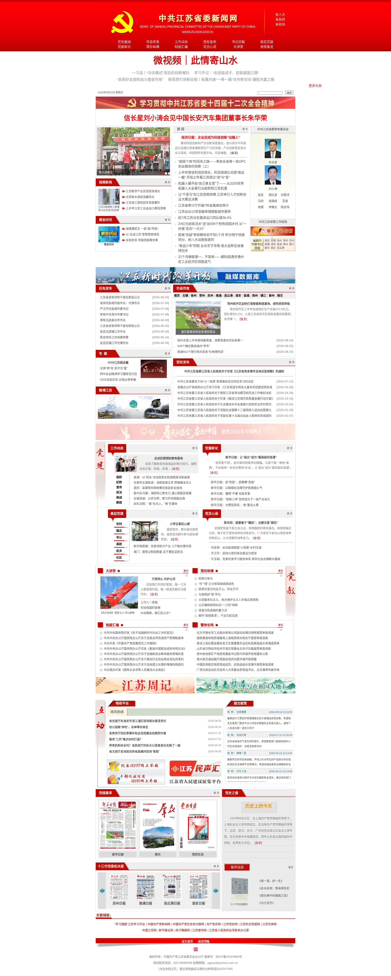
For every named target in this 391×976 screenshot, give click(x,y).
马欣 (261, 201)
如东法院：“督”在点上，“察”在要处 (156, 503)
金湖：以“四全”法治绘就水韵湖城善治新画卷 (162, 477)
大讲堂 (238, 46)
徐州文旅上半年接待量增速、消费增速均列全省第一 (210, 340)
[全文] (234, 152)
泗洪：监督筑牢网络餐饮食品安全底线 (158, 487)
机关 (119, 550)
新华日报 (118, 854)
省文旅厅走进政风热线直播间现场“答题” (134, 751)
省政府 (280, 19)
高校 (119, 544)
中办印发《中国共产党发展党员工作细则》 (131, 643)
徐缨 (261, 207)
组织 (119, 477)
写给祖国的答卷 (150, 607)
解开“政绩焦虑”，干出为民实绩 (218, 615)
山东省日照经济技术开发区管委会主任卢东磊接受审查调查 (234, 648)
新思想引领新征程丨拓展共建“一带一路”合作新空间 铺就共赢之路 (221, 80)
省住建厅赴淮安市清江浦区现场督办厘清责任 (137, 721)
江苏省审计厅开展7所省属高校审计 (203, 205)
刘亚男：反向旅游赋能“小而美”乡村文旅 (236, 547)
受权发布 (209, 42)
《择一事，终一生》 (271, 880)
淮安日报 (172, 903)
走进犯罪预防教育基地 (168, 458)
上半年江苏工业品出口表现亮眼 (146, 208)
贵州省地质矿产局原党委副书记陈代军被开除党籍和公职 (232, 653)
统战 (119, 497)
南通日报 (119, 903)
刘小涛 (273, 188)
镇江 (291, 244)
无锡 (273, 240)
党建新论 (124, 46)
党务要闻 (124, 42)
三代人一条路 (149, 602)
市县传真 (152, 42)
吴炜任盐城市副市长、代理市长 (120, 303)
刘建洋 (285, 194)
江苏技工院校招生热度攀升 (143, 202)
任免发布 (105, 288)
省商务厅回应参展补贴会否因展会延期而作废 (137, 733)
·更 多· (167, 182)
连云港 (280, 248)
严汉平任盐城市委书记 (114, 308)
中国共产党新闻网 (158, 924)
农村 (119, 523)
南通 (267, 244)
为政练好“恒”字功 (210, 594)
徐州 (279, 240)
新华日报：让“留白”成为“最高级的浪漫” (251, 457)
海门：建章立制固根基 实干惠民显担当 (158, 551)
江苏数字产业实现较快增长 (143, 191)
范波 (285, 201)
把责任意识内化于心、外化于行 (218, 589)
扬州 (285, 244)
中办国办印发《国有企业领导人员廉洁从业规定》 (135, 669)
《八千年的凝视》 (239, 904)
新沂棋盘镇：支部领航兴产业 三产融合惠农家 (162, 546)
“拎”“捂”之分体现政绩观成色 (216, 583)
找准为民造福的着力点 (213, 610)
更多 (185, 571)
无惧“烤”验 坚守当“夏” (114, 368)
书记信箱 (238, 42)
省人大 (280, 14)
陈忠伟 (285, 207)
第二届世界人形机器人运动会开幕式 (121, 172)
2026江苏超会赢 (118, 362)
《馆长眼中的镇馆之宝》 (274, 895)
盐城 (279, 244)
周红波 (273, 194)
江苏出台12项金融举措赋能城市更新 (204, 211)
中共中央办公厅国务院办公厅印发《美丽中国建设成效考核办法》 (145, 648)
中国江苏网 (149, 930)
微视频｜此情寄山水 (195, 60)
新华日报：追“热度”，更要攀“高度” (233, 482)
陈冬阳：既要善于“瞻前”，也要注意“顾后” (251, 522)
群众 (158, 854)
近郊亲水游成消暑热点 (140, 196)
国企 (119, 530)
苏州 (291, 240)
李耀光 (273, 207)
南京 (267, 240)
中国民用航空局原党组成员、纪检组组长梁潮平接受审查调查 (235, 664)
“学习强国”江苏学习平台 (129, 924)
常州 (285, 240)
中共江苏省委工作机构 (273, 221)
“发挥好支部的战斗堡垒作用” (140, 80)
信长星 (273, 162)
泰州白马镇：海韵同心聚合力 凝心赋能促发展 (162, 493)
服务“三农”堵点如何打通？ (126, 739)
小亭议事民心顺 (180, 523)
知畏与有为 (206, 578)
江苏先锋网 (269, 924)
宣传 (119, 487)
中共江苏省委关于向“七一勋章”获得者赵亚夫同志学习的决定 (215, 381)
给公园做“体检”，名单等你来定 (128, 727)
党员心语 (209, 46)
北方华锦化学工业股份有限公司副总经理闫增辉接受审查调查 (235, 632)
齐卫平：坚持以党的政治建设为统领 (234, 553)
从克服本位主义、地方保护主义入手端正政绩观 (228, 599)
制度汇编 (181, 46)
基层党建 (266, 42)
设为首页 (187, 941)
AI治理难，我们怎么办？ (156, 613)
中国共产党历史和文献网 (188, 924)
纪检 (119, 482)
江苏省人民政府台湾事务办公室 (229, 930)
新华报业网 (166, 930)
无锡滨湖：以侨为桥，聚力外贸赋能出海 (159, 498)
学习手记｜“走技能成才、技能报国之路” (226, 73)
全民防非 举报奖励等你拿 (142, 240)
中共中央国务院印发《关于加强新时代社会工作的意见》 (139, 632)
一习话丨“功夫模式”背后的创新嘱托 (160, 73)
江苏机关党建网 (250, 924)
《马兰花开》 (267, 902)
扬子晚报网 (183, 930)
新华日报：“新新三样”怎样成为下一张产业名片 (240, 499)
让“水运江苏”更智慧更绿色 (142, 234)
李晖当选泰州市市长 (113, 320)
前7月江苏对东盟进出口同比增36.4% (205, 217)
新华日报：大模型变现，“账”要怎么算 (235, 505)
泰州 (267, 248)
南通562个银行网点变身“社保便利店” (200, 351)
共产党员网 (213, 924)
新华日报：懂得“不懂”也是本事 (230, 493)
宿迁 (273, 248)
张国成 (273, 201)
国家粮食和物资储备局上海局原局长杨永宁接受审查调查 (232, 638)
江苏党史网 (230, 924)
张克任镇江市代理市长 (114, 343)
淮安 (273, 244)
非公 (119, 537)
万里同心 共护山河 (163, 579)
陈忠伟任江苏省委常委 (114, 337)
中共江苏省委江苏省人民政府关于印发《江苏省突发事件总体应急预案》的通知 (234, 371)
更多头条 (315, 85)
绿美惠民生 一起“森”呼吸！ (143, 228)
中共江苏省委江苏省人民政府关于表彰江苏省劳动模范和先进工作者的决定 (224, 392)
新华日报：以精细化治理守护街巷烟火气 (236, 487)
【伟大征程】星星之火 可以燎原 (117, 612)
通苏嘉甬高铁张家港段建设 (198, 331)
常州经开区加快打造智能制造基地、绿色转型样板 (258, 303)
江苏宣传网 (199, 930)
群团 (119, 502)
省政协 (280, 24)
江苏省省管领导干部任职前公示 (120, 297)
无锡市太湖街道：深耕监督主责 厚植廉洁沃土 (162, 482)
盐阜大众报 (198, 903)
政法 (119, 492)
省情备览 (266, 46)
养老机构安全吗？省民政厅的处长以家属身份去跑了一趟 (144, 745)
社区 (119, 557)
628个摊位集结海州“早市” (193, 346)
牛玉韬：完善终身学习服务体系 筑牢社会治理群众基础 (245, 559)
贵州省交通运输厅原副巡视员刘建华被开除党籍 (227, 659)
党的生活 (197, 854)
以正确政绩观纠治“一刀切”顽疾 (218, 605)
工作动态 (181, 42)
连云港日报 (145, 903)
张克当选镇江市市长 (113, 331)
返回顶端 (203, 941)
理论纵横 (152, 46)
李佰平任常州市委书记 (114, 314)
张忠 (261, 194)
